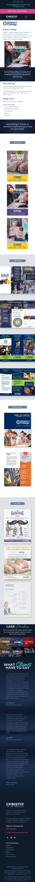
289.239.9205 (18, 2)
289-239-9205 (11, 829)
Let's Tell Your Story (17, 11)
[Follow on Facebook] (7, 837)
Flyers (17, 503)
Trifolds (17, 261)
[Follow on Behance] (15, 837)
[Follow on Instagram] (11, 837)
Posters (17, 142)
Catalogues (17, 407)
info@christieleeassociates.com (17, 832)
